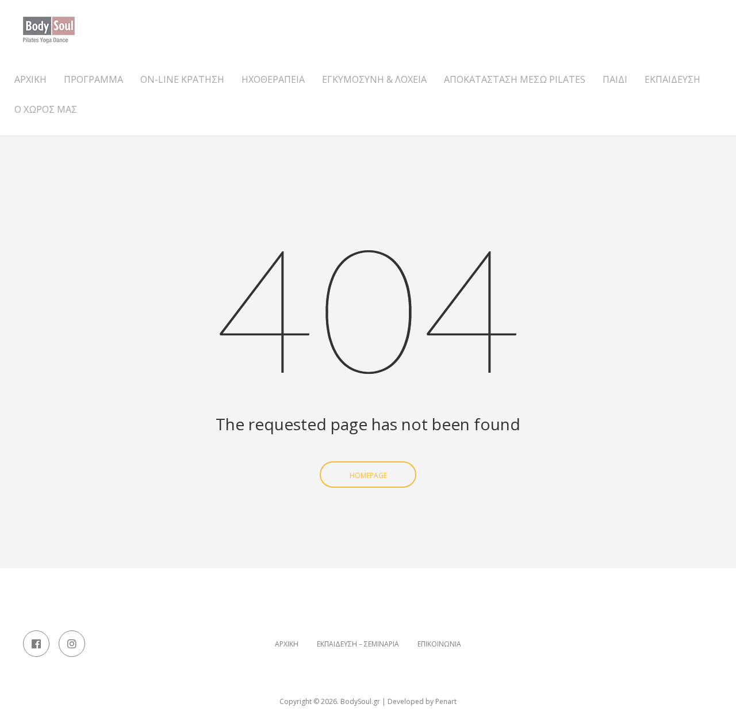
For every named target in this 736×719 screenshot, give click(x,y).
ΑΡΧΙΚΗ (30, 79)
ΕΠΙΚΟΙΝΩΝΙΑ (439, 644)
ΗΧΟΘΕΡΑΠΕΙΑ (273, 79)
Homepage (368, 475)
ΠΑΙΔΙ (615, 79)
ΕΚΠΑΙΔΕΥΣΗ (672, 79)
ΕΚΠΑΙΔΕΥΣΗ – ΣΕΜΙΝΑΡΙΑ (358, 644)
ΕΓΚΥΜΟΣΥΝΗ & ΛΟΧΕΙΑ (374, 79)
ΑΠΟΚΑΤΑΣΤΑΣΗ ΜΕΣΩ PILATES (514, 79)
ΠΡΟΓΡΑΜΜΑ (93, 79)
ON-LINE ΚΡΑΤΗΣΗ (182, 79)
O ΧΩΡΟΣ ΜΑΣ (45, 109)
